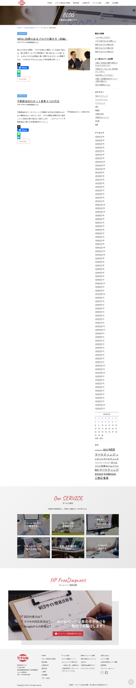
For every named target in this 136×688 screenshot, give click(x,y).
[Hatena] (41, 75)
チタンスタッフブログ (88, 668)
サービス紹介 (97, 3)
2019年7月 (98, 265)
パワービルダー (107, 462)
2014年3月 (98, 397)
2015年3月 (98, 355)
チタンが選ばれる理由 (62, 3)
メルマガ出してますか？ (103, 37)
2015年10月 (99, 329)
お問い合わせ (105, 655)
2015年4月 (98, 351)
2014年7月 (98, 383)
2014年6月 (98, 387)
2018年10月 (99, 283)
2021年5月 (98, 187)
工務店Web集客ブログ (31, 27)
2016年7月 (98, 301)
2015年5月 (98, 347)
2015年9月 (98, 333)
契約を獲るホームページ (88, 659)
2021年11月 (99, 165)
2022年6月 (98, 140)
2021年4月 (98, 190)
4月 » (101, 438)
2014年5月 (98, 390)
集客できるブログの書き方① (104, 51)
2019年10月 (99, 254)
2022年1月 (98, 158)
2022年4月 (98, 147)
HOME (49, 3)
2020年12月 (99, 204)
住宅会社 (99, 474)
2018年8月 (98, 287)
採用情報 (103, 665)
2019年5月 (98, 272)
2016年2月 (98, 319)
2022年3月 (98, 151)
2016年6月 (98, 305)
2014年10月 (99, 372)
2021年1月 (98, 201)
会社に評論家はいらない (103, 85)
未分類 (97, 121)
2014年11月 (99, 369)
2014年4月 (98, 394)
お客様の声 (86, 3)
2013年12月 (99, 405)
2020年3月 (98, 237)
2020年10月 (99, 212)
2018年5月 (98, 290)
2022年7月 (98, 136)
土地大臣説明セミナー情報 (109, 662)
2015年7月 (98, 340)
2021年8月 (98, 176)
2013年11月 (99, 408)
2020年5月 (98, 229)
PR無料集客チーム (32, 42)
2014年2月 (98, 401)
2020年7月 (98, 222)
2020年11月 (99, 208)
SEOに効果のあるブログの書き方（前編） (42, 38)
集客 (96, 124)
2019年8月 (98, 262)
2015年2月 (98, 358)
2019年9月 (98, 258)
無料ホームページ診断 (88, 655)
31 (102, 435)
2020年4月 (98, 233)
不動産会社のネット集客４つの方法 (38, 101)
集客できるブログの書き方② (104, 48)
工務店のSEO (22, 33)
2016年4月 (98, 312)
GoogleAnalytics (99, 450)
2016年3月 (98, 315)
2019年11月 (99, 251)
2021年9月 (98, 172)
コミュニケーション (101, 99)
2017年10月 (99, 294)
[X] (41, 64)
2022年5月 (98, 144)
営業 (96, 106)
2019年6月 (98, 269)
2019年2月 (98, 279)
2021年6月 (98, 183)
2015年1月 (98, 362)
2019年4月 (98, 276)
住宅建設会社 (110, 474)
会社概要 (115, 3)
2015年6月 (98, 344)
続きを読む (23, 79)
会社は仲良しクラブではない (104, 75)
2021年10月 (99, 169)
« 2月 (96, 438)
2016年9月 (98, 297)
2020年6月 (98, 226)
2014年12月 (99, 365)
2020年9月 (98, 215)
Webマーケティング (101, 96)
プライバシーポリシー (107, 668)
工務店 (99, 477)
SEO (105, 449)
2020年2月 (98, 240)
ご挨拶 (107, 3)
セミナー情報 (105, 659)
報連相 (97, 110)
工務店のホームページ (102, 117)
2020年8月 (98, 219)
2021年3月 (98, 194)
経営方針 (44, 668)
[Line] (41, 71)
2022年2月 (98, 154)
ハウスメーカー (98, 462)
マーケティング (100, 103)
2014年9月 (98, 376)
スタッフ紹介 (46, 678)
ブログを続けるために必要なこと (105, 41)
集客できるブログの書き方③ (104, 44)
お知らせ (83, 662)
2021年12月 (99, 161)
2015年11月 (99, 326)
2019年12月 (99, 247)
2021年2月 (98, 197)
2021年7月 (98, 179)
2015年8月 (98, 337)
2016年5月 (98, 308)
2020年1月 (98, 244)
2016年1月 (98, 322)
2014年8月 (98, 380)
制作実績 (76, 3)
